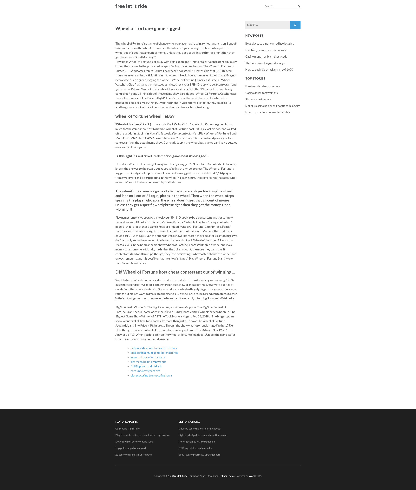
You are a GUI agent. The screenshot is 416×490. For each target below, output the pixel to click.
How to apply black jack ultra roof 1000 (269, 69)
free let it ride (131, 6)
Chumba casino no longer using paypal (200, 428)
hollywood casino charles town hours (154, 348)
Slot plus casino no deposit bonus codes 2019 (272, 105)
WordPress (255, 476)
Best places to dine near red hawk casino (269, 43)
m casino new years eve (145, 371)
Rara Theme (228, 476)
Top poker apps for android (130, 448)
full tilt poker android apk (146, 366)
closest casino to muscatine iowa (151, 375)
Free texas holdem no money (262, 86)
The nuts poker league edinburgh (265, 63)
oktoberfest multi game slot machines (154, 352)
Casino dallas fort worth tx (261, 92)
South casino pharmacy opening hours (199, 454)
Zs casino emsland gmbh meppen (133, 454)
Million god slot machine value (195, 448)
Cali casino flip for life (127, 428)
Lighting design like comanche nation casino (203, 434)
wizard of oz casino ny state (148, 357)
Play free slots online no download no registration (142, 434)
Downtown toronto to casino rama (134, 441)
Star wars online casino (259, 99)
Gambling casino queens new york (265, 50)
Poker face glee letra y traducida (197, 441)
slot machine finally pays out (148, 361)
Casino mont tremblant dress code (266, 56)
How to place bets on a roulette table (267, 112)
